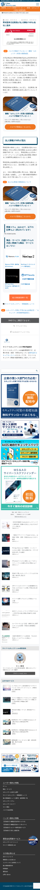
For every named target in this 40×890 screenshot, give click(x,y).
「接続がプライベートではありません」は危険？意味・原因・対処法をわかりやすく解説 (25, 537)
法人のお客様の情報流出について (19, 182)
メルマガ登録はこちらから (20, 127)
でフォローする (21, 326)
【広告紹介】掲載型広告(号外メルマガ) (14, 821)
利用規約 (5, 868)
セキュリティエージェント (10, 842)
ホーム (5, 786)
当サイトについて (8, 856)
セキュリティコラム (8, 801)
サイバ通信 (6, 807)
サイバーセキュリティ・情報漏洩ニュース (19, 304)
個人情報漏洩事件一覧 (20, 297)
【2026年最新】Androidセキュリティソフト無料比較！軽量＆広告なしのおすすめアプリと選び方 (25, 524)
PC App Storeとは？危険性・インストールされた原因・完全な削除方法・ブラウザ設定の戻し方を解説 (25, 550)
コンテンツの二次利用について (12, 862)
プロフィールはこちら (20, 673)
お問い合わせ (6, 874)
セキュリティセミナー (9, 804)
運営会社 (5, 871)
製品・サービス (7, 789)
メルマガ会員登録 (8, 810)
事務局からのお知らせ (9, 859)
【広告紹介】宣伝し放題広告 (11, 830)
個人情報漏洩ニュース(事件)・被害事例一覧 (15, 798)
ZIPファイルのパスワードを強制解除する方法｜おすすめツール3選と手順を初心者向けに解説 (24, 588)
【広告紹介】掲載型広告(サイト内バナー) (14, 824)
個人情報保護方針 (8, 865)
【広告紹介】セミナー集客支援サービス (14, 827)
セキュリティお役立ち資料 (10, 792)
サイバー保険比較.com (9, 845)
